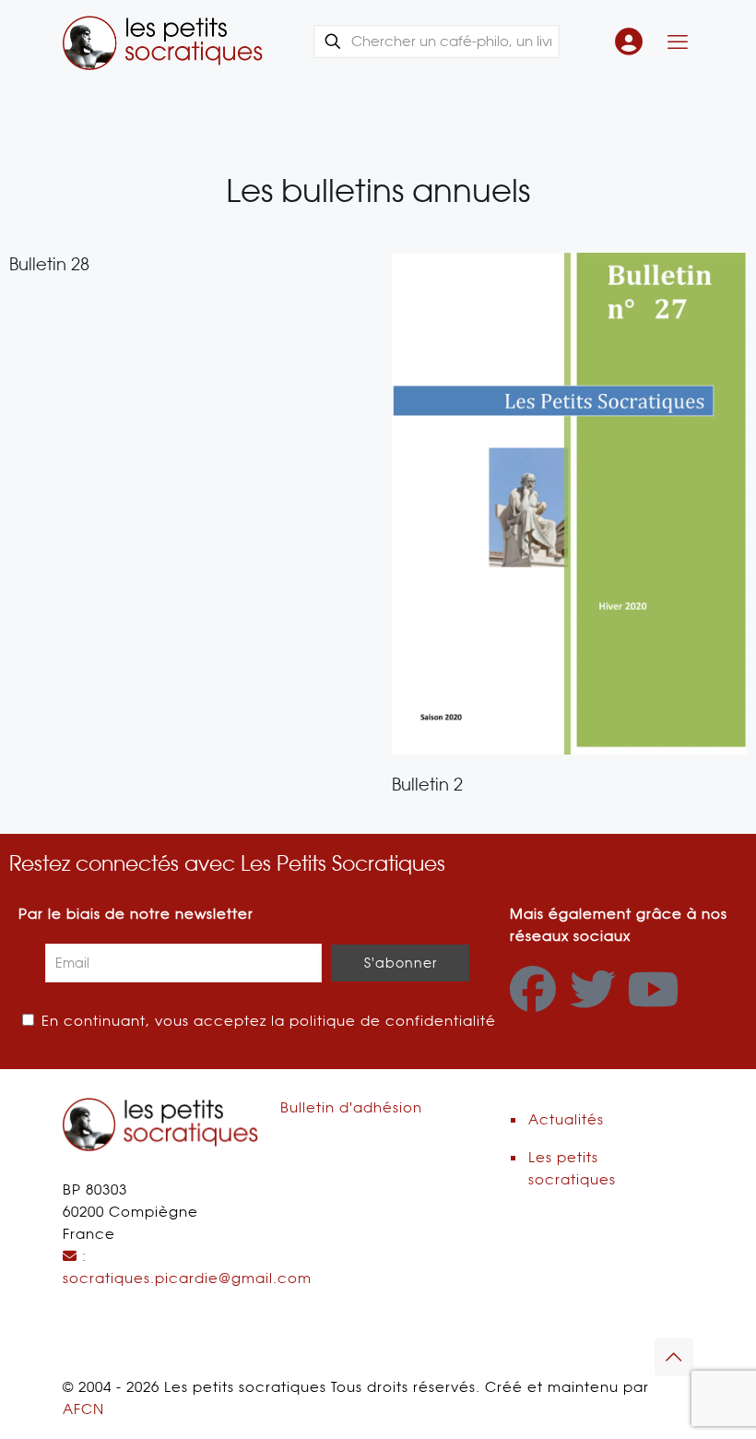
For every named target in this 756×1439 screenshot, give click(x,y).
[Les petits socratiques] (163, 41)
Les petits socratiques (572, 1168)
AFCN (83, 1409)
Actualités (566, 1120)
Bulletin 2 (427, 784)
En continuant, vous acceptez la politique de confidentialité (266, 1021)
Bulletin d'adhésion (351, 1108)
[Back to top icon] (674, 1357)
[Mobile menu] (677, 41)
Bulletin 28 (49, 264)
